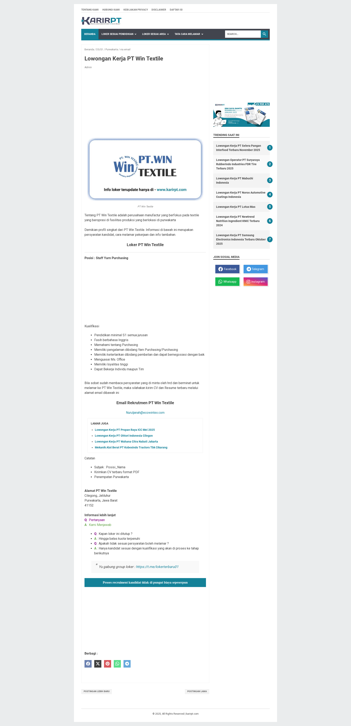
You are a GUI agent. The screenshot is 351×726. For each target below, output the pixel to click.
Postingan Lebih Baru (96, 691)
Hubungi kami (111, 9)
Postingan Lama (197, 691)
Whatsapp (229, 281)
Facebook (229, 269)
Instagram (257, 281)
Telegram (257, 269)
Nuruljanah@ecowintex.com (145, 413)
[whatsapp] (117, 664)
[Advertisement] (145, 102)
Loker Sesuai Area (154, 34)
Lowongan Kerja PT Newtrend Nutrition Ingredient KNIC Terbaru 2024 (238, 221)
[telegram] (127, 664)
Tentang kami (90, 9)
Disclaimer (159, 9)
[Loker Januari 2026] (101, 21)
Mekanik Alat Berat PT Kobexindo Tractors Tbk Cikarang (131, 447)
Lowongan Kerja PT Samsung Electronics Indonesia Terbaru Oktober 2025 (241, 239)
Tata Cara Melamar (187, 34)
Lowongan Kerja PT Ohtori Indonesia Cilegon (124, 435)
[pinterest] (107, 664)
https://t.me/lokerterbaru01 (157, 567)
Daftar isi (176, 9)
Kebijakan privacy (136, 9)
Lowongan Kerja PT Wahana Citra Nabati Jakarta (126, 441)
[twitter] (97, 664)
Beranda (89, 34)
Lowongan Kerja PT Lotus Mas (235, 206)
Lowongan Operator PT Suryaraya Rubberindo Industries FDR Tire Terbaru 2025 (238, 164)
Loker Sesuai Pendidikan (117, 34)
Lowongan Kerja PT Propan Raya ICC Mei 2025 (125, 429)
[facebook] (88, 664)
